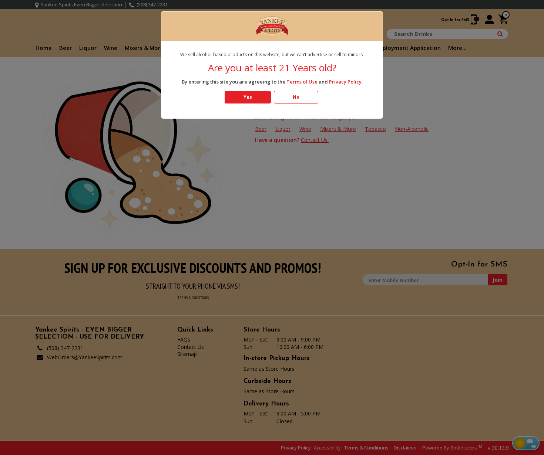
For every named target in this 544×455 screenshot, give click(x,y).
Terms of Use (302, 81)
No (296, 97)
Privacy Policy (345, 81)
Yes (248, 97)
